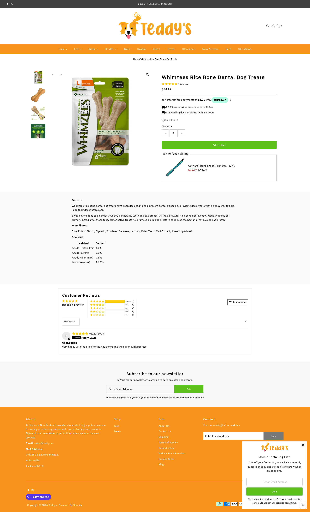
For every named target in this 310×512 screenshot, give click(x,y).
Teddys (53, 505)
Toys (116, 425)
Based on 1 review (73, 304)
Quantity (167, 126)
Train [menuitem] (127, 49)
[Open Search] (267, 26)
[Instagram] (12, 4)
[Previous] (53, 74)
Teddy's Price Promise (171, 453)
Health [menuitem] (109, 49)
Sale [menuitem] (228, 49)
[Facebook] (7, 4)
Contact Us (165, 431)
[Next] (61, 74)
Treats (117, 431)
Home (136, 59)
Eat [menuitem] (76, 49)
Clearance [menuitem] (188, 49)
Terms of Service (168, 442)
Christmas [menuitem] (244, 49)
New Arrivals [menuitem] (210, 49)
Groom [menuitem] (141, 49)
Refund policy (166, 448)
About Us (164, 425)
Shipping (163, 436)
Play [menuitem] (62, 49)
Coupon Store (166, 459)
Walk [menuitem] (92, 49)
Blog (161, 464)
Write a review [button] (237, 302)
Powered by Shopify (70, 505)
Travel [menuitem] (171, 49)
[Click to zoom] (147, 74)
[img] (80, 333)
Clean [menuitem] (156, 49)
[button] (170, 84)
